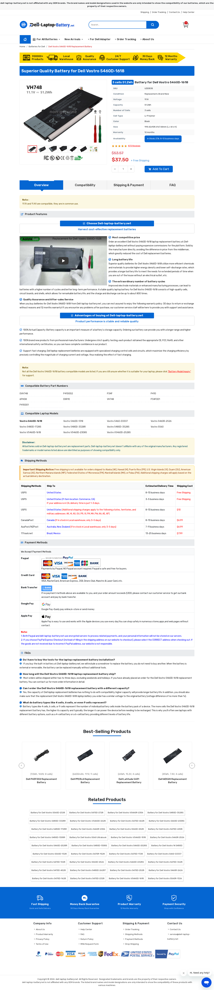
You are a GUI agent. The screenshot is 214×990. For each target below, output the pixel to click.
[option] (63, 113)
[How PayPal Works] (167, 954)
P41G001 (24, 404)
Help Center (188, 12)
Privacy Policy (42, 939)
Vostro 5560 (157, 426)
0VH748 (24, 393)
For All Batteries (47, 39)
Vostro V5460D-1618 (30, 432)
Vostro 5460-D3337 (117, 421)
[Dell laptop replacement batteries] (47, 24)
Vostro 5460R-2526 (161, 421)
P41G (153, 393)
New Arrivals (72, 39)
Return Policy (87, 939)
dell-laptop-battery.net (67, 979)
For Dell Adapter (100, 39)
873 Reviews (134, 146)
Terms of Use (42, 944)
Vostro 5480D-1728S (30, 426)
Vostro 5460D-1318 (73, 421)
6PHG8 (23, 399)
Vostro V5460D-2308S (75, 432)
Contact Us (174, 12)
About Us (148, 39)
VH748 (110, 399)
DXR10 (66, 399)
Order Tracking (159, 12)
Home (22, 46)
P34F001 (155, 399)
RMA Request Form (90, 944)
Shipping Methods (134, 934)
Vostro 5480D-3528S (118, 426)
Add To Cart (161, 169)
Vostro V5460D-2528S (119, 432)
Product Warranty (44, 934)
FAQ (82, 934)
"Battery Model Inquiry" (179, 371)
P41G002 (68, 393)
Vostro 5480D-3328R (74, 426)
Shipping (145, 12)
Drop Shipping (132, 944)
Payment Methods (134, 939)
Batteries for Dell (37, 46)
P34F (109, 393)
